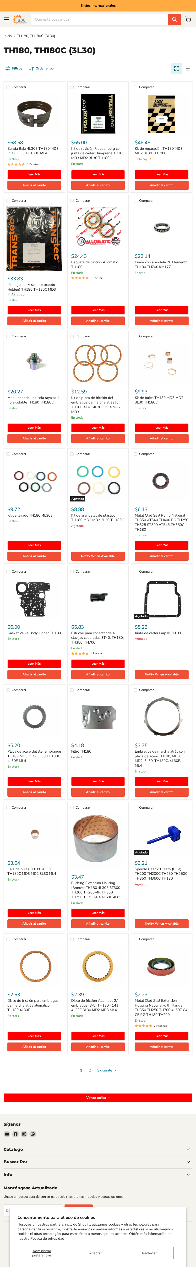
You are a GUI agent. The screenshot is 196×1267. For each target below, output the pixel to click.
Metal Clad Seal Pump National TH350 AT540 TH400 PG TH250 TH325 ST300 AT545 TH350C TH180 (161, 522)
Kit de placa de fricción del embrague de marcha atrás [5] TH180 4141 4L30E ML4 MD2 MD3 (95, 404)
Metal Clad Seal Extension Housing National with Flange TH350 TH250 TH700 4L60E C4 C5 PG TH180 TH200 (161, 1007)
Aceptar (95, 1253)
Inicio (8, 36)
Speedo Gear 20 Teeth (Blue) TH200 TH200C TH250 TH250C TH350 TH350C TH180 (161, 874)
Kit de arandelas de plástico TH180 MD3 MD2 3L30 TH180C (97, 518)
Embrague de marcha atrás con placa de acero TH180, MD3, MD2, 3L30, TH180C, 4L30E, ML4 (160, 758)
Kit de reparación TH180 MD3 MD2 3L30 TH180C (159, 151)
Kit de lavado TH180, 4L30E (30, 515)
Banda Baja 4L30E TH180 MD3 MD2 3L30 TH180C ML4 (33, 151)
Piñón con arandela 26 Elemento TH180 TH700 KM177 (161, 264)
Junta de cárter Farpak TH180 (158, 633)
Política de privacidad (47, 1238)
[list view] (187, 68)
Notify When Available (98, 556)
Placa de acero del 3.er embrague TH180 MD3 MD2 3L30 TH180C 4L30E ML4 (34, 756)
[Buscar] (174, 19)
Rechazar (149, 1253)
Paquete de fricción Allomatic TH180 (94, 264)
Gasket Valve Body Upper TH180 (34, 633)
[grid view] (176, 68)
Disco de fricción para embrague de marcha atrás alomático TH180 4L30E (33, 1005)
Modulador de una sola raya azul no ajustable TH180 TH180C (33, 400)
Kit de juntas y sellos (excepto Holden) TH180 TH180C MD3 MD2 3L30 (31, 289)
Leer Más (34, 174)
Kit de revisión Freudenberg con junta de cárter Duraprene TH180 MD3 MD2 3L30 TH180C (98, 153)
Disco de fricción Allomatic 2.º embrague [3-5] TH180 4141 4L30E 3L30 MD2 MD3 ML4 (94, 1005)
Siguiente (105, 1070)
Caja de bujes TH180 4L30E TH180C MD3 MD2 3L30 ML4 (31, 871)
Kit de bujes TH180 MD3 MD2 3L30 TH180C (159, 400)
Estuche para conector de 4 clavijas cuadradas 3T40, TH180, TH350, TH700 (97, 638)
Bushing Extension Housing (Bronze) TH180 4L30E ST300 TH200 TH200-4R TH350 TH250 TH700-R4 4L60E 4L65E (97, 890)
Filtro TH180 (81, 751)
